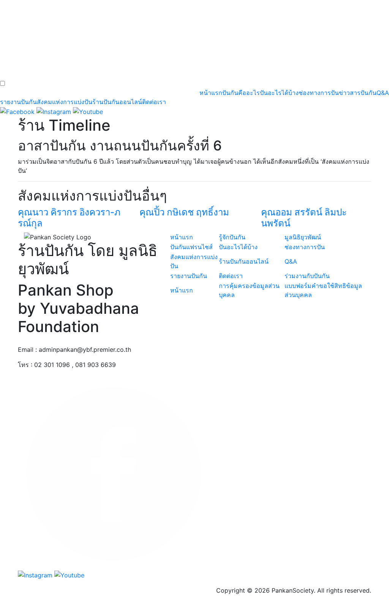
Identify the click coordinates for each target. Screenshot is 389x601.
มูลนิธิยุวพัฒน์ (303, 237)
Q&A (382, 92)
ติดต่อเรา (154, 102)
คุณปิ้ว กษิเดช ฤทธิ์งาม (184, 212)
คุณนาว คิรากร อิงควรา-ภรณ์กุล (69, 218)
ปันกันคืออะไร (241, 92)
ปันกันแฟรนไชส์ (191, 247)
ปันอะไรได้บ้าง (279, 92)
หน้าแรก (210, 92)
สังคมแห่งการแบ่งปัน (64, 102)
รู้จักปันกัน (232, 237)
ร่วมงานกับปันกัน (307, 276)
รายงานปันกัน (18, 102)
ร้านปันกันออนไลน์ (117, 102)
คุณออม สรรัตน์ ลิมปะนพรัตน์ (304, 218)
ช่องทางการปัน (319, 92)
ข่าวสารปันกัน (357, 92)
